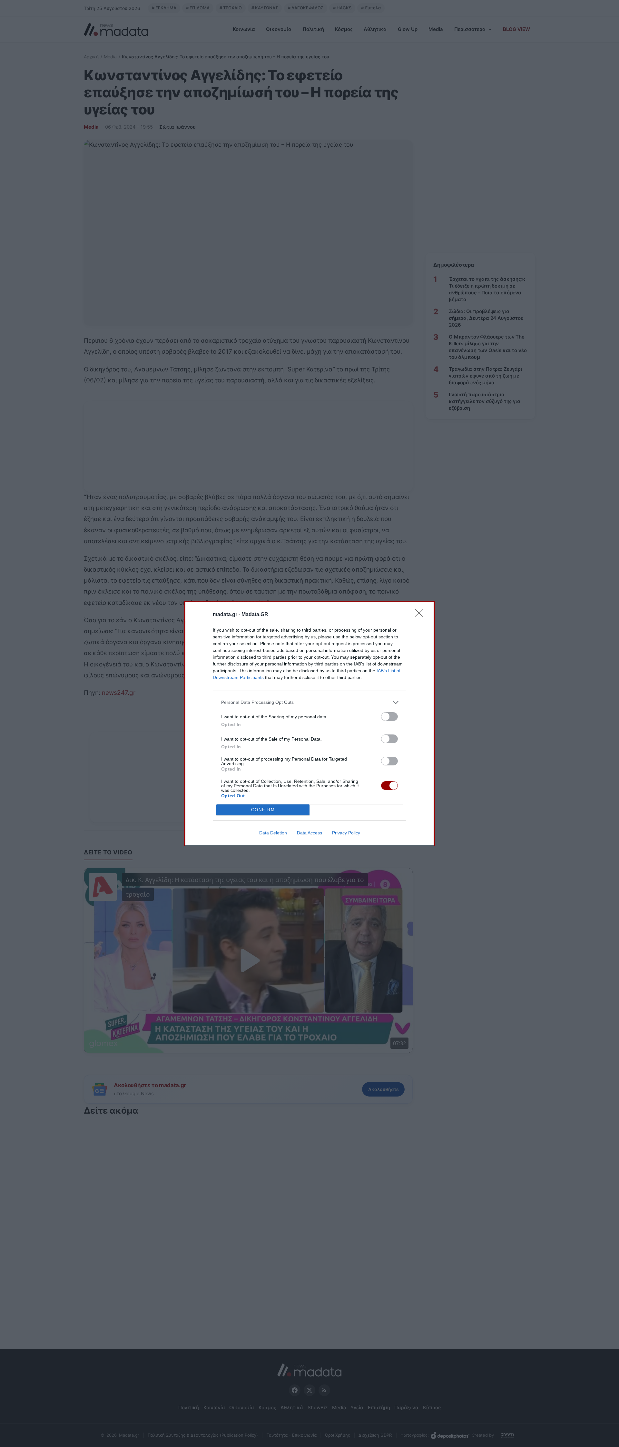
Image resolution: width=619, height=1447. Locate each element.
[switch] (389, 716)
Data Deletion (273, 832)
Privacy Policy (346, 832)
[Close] (421, 615)
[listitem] (309, 702)
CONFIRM (263, 809)
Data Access (309, 832)
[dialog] (309, 723)
